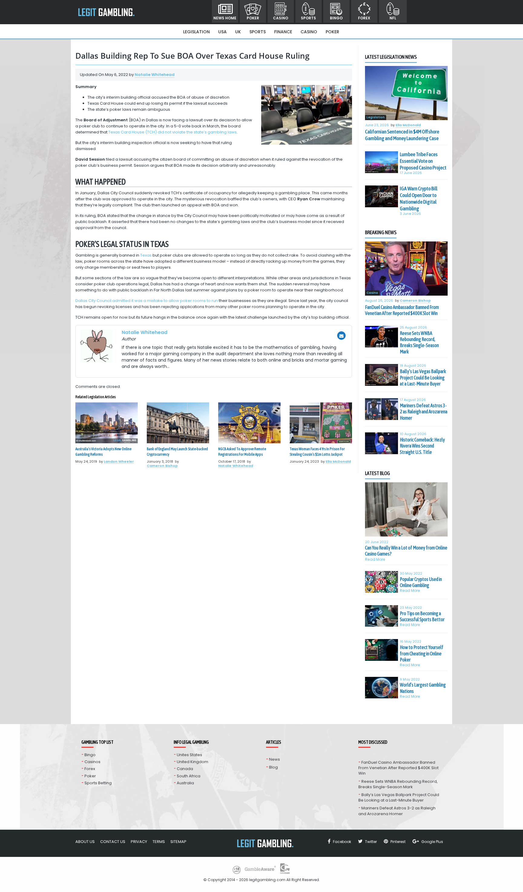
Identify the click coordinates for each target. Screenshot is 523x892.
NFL (393, 18)
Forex (364, 18)
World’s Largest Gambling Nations (423, 688)
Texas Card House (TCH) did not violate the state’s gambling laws (172, 132)
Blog (273, 767)
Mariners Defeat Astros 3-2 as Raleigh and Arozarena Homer (423, 412)
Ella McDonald (338, 461)
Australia (185, 783)
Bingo (336, 18)
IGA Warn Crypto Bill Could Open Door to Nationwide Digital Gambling (418, 198)
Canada (185, 769)
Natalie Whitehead (155, 74)
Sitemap (178, 841)
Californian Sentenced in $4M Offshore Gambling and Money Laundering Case (402, 135)
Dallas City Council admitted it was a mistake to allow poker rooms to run (146, 300)
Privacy (139, 841)
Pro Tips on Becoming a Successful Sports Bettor (422, 616)
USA (222, 32)
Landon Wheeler (119, 461)
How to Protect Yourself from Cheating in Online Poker (421, 653)
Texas (146, 255)
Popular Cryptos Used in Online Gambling (421, 582)
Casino (280, 18)
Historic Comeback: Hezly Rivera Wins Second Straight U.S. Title (422, 446)
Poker (253, 18)
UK (238, 32)
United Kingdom (192, 762)
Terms (159, 841)
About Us (85, 841)
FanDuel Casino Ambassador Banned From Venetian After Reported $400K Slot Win (402, 310)
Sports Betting (98, 783)
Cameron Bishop (162, 465)
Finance (283, 32)
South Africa (188, 776)
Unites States (189, 755)
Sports (308, 18)
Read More (375, 559)
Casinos (92, 762)
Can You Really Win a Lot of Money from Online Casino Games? (406, 550)
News (274, 759)
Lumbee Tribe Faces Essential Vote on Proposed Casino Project (423, 161)
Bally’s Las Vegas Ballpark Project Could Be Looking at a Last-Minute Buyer (423, 377)
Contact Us (112, 841)
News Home (224, 18)
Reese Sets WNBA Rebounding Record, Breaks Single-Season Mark (419, 342)
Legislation (196, 32)
